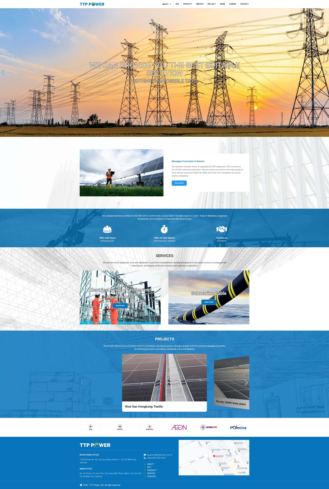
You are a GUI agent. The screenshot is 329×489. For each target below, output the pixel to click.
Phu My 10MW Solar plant (231, 403)
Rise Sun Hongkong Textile (144, 406)
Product (187, 4)
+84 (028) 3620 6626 (156, 458)
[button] (3, 72)
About (165, 4)
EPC (177, 4)
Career (232, 4)
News (222, 4)
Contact (244, 4)
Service (199, 4)
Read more (179, 183)
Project (212, 4)
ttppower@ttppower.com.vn (159, 455)
